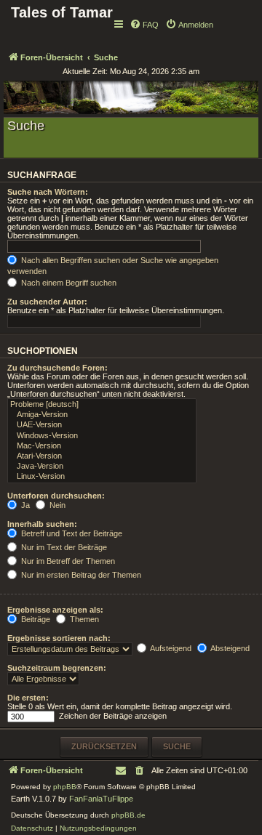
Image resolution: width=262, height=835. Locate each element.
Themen (83, 619)
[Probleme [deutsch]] (102, 405)
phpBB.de (128, 815)
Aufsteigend (169, 648)
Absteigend (229, 648)
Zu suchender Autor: (47, 301)
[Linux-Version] (102, 477)
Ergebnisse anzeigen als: (55, 609)
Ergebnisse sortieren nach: (59, 638)
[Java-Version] (102, 466)
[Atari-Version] (102, 456)
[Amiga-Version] (102, 415)
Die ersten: (28, 697)
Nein (56, 505)
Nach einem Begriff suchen (67, 282)
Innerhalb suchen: (42, 524)
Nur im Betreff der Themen (67, 561)
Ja (24, 505)
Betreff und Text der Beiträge (70, 533)
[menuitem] (144, 24)
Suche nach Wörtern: (47, 191)
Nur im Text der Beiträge (63, 547)
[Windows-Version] (102, 436)
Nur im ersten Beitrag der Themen (80, 574)
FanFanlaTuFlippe (101, 798)
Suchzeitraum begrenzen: (56, 667)
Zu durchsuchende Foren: (57, 367)
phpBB (64, 787)
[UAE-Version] (102, 425)
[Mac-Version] (102, 446)
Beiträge (34, 619)
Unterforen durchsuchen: (56, 495)
